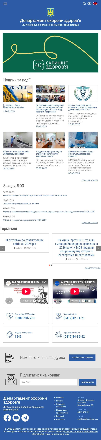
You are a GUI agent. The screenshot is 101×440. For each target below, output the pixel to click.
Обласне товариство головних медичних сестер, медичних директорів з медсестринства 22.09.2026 (48, 212)
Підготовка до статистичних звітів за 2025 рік (76, 242)
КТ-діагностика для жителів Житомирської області (16, 152)
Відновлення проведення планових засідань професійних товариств (25, 243)
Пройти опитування (82, 357)
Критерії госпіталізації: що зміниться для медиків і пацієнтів (80, 153)
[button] (49, 265)
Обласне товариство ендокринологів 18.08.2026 (25, 220)
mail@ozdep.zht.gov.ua (87, 419)
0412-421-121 (83, 412)
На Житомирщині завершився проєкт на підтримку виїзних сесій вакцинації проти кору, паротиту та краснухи (50, 108)
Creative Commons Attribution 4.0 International (65, 432)
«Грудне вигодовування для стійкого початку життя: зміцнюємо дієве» (49, 153)
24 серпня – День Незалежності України (13, 106)
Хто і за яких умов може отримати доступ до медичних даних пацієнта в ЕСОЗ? (82, 107)
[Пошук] (84, 3)
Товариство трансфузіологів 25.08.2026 (21, 203)
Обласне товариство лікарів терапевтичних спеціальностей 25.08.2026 (35, 195)
